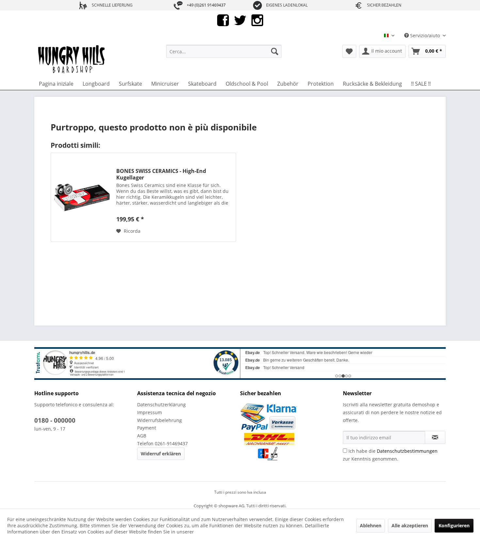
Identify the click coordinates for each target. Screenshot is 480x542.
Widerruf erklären (161, 453)
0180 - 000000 (54, 420)
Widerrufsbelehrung (159, 420)
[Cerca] (274, 51)
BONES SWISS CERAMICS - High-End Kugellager (161, 174)
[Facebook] (223, 19)
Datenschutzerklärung (161, 404)
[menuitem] (223, 51)
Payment (146, 428)
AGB (141, 435)
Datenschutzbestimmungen (407, 451)
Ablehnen (370, 525)
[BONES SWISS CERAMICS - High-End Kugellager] (82, 197)
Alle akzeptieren (410, 525)
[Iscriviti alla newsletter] (435, 437)
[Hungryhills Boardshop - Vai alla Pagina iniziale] (72, 59)
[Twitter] (240, 19)
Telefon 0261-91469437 (162, 443)
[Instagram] (257, 19)
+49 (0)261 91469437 (206, 5)
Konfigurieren (454, 525)
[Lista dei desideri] (349, 51)
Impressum (149, 412)
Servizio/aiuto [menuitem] (425, 35)
